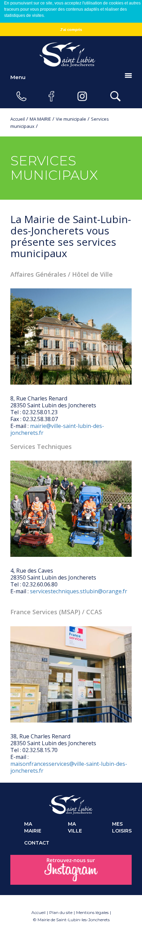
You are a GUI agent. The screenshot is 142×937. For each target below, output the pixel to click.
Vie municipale (71, 119)
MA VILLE (75, 827)
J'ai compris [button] (71, 29)
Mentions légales (92, 912)
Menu (18, 77)
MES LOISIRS (122, 827)
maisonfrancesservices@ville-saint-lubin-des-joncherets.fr (68, 767)
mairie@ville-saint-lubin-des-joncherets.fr (57, 429)
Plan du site (60, 912)
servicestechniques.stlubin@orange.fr (78, 591)
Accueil (17, 119)
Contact (34, 843)
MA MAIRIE (40, 119)
